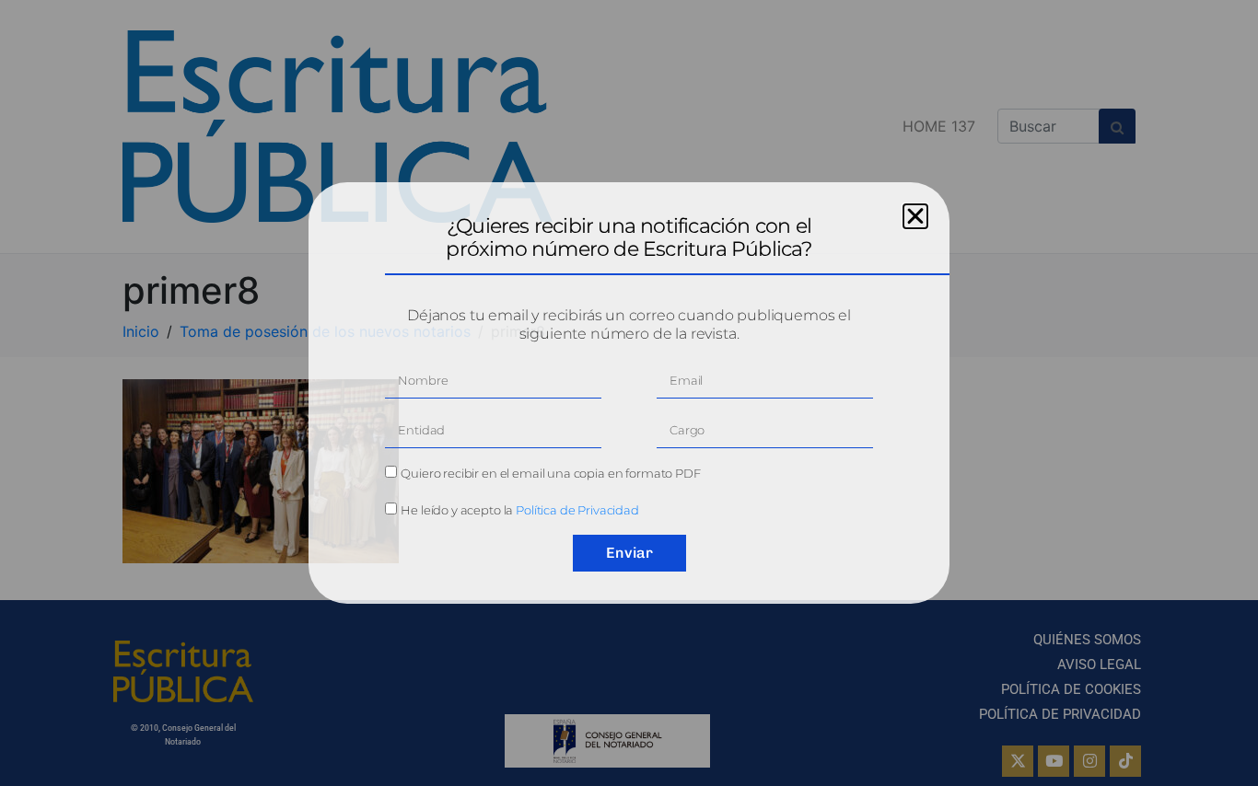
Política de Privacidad (577, 510)
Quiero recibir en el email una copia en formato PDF (550, 473)
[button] (915, 216)
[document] (629, 393)
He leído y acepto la (520, 510)
